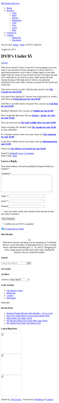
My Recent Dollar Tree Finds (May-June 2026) (27, 321)
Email (4, 201)
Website (4, 206)
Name (4, 196)
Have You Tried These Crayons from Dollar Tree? (28, 316)
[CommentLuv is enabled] (14, 229)
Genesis (49, 399)
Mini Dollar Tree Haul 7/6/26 (19, 318)
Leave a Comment (26, 153)
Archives (5, 279)
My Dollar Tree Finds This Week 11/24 (24, 323)
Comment (6, 173)
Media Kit (11, 293)
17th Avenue (15, 399)
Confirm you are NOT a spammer (19, 224)
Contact (10, 295)
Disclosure (11, 298)
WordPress (38, 399)
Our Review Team (15, 290)
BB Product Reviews (10, 3)
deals (15, 156)
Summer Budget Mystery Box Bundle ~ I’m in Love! (30, 313)
